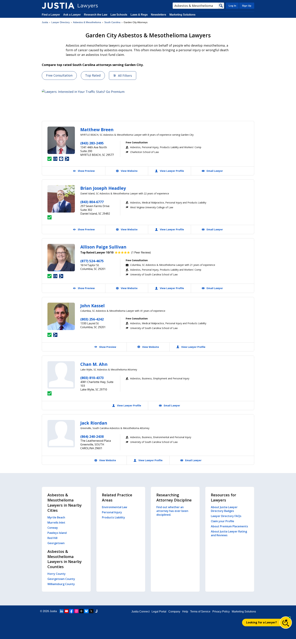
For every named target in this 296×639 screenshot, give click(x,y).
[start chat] (286, 622)
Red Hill (52, 538)
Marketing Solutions (182, 14)
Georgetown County (61, 579)
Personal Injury (112, 512)
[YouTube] (66, 611)
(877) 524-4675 (92, 261)
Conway (52, 528)
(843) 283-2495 (92, 143)
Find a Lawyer (51, 14)
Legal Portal (159, 611)
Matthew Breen (97, 129)
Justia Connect (140, 611)
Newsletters (158, 14)
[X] (91, 611)
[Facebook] (71, 611)
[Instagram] (76, 611)
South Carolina (112, 22)
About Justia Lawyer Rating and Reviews (229, 533)
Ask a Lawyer (72, 14)
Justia (45, 22)
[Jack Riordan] (61, 433)
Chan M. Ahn (94, 364)
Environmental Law (114, 507)
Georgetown (56, 543)
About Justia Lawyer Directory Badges (224, 509)
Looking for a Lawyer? (261, 622)
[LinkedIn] (61, 611)
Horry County (56, 574)
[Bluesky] (86, 611)
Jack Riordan (93, 423)
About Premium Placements (229, 526)
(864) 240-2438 (92, 436)
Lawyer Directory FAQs (226, 516)
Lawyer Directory (60, 22)
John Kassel (92, 305)
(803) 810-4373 (92, 377)
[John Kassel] (61, 316)
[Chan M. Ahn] (61, 375)
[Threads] (81, 611)
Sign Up (246, 5)
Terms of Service (200, 611)
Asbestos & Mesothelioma (87, 22)
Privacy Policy (221, 611)
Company (174, 611)
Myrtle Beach (56, 517)
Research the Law (95, 14)
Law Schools (118, 14)
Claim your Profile (222, 521)
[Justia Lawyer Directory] (58, 6)
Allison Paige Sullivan (103, 247)
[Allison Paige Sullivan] (61, 257)
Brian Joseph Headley (103, 188)
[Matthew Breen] (61, 140)
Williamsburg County (61, 584)
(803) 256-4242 (92, 319)
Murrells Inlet (56, 522)
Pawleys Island (57, 533)
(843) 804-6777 (92, 202)
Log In (232, 5)
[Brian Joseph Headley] (61, 199)
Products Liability (113, 517)
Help (185, 611)
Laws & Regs (139, 14)
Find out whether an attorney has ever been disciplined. (172, 511)
